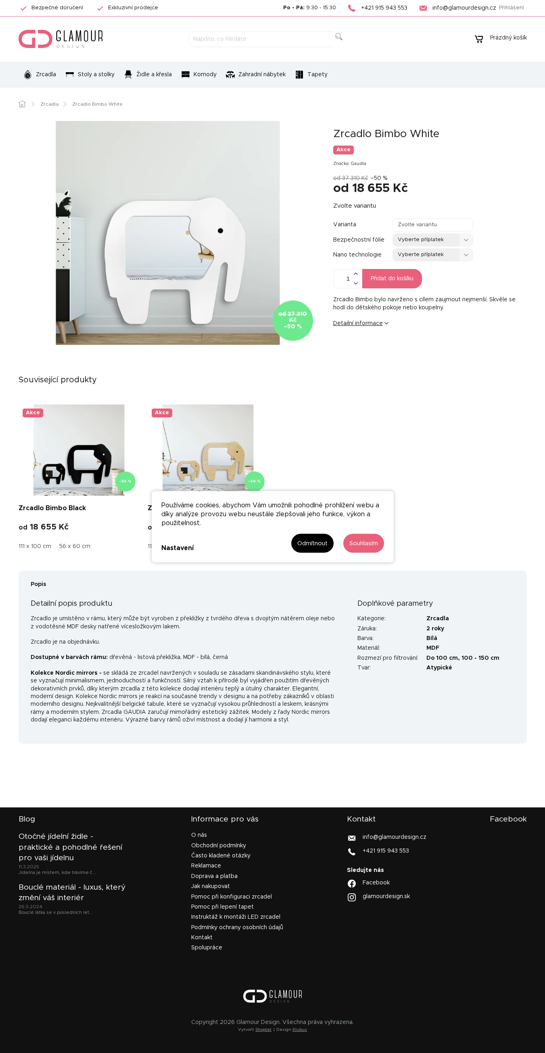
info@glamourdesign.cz (394, 837)
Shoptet (263, 1030)
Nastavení (177, 548)
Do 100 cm (442, 658)
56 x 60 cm (74, 546)
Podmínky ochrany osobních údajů (237, 927)
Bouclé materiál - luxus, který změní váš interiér (72, 893)
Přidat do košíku (392, 278)
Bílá (431, 638)
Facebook (376, 882)
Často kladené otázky (221, 856)
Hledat (345, 45)
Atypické (439, 668)
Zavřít (383, 350)
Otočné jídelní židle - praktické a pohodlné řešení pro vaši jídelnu (70, 847)
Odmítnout (312, 543)
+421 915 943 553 (386, 851)
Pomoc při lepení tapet (222, 907)
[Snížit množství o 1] (356, 283)
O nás (199, 835)
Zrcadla (437, 618)
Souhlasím (363, 543)
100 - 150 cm (480, 658)
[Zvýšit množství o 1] (356, 274)
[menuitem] (40, 75)
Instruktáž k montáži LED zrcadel (235, 917)
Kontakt (202, 937)
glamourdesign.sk (386, 896)
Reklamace (206, 866)
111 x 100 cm (35, 546)
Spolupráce (206, 948)
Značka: (349, 163)
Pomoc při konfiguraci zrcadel (231, 897)
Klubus (299, 1030)
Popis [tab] (38, 584)
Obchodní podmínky (218, 846)
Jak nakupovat (210, 886)
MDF (432, 648)
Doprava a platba (214, 876)
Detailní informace (358, 323)
